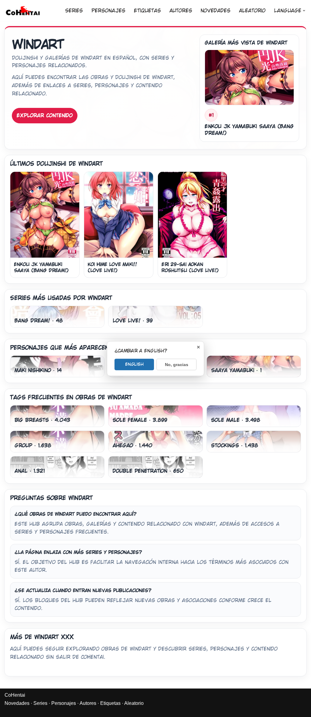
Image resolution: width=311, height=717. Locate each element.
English (134, 364)
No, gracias (176, 364)
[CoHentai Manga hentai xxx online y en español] (23, 10)
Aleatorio (252, 10)
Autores (180, 10)
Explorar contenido (45, 115)
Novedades (216, 10)
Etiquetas (147, 10)
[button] (304, 10)
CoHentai (15, 695)
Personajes (108, 10)
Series (74, 10)
